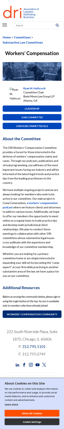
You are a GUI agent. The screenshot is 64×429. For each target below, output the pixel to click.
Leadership (32, 108)
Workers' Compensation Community (32, 314)
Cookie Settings (32, 421)
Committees (22, 37)
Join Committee (32, 117)
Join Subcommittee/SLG (32, 125)
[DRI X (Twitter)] (44, 364)
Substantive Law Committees (23, 42)
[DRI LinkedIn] (17, 364)
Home (7, 37)
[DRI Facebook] (24, 364)
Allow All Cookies (32, 413)
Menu (4, 24)
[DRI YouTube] (37, 364)
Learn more (11, 404)
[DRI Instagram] (31, 364)
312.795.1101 (34, 346)
